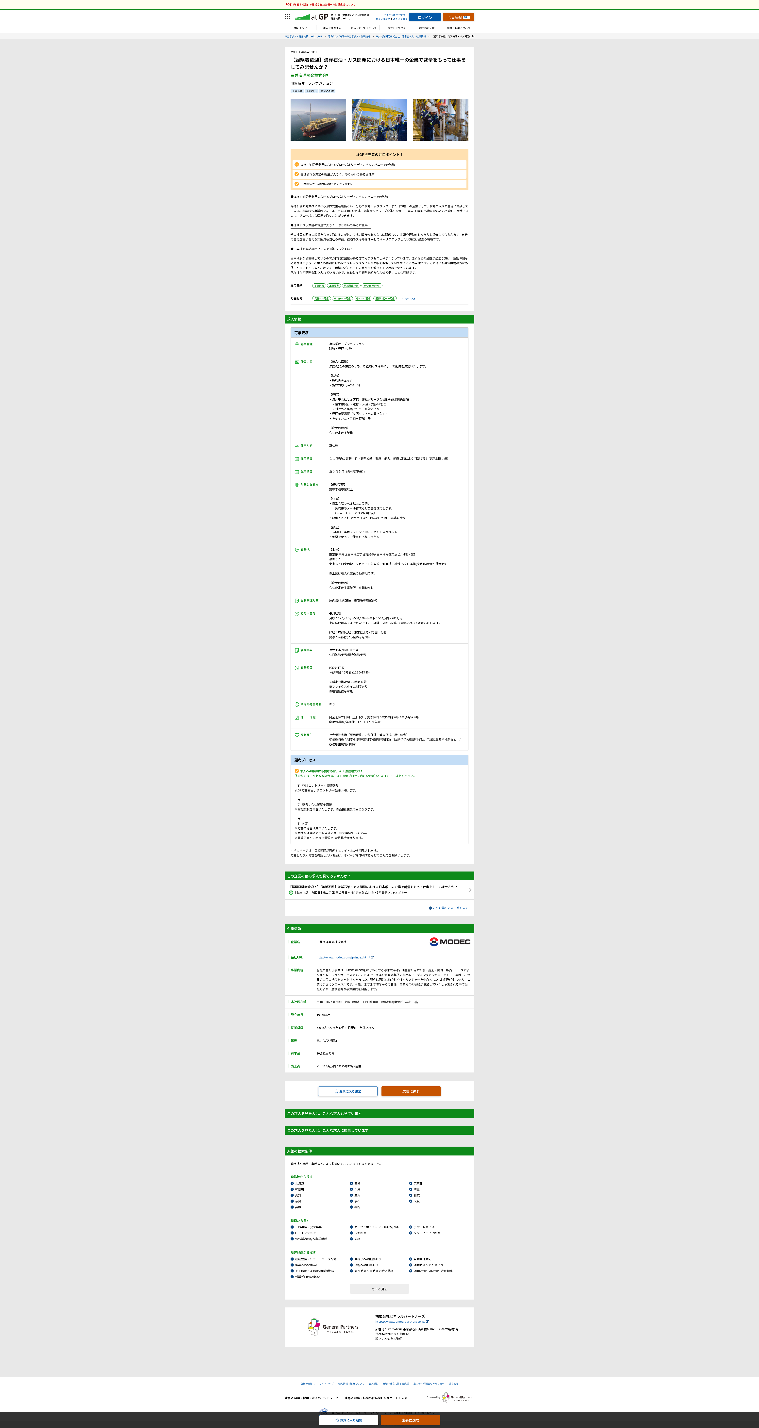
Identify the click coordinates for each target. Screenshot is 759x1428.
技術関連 (360, 1233)
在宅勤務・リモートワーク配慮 (316, 1259)
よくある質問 (400, 18)
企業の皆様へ (308, 1383)
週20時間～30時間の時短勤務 (373, 1271)
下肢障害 (319, 285)
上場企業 (297, 91)
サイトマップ (326, 1383)
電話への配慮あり (307, 1265)
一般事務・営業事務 (308, 1227)
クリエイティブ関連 (427, 1233)
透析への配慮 (363, 298)
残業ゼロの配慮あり (308, 1277)
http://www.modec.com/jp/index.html (343, 957)
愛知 (298, 1195)
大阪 (417, 1201)
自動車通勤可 (422, 1259)
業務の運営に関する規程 (396, 1383)
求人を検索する (332, 28)
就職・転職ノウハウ (458, 28)
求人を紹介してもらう (364, 28)
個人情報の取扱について (351, 1383)
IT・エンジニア (305, 1233)
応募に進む (411, 1091)
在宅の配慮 (327, 91)
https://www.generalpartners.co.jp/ (400, 1321)
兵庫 (298, 1207)
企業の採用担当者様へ (395, 14)
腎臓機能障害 (351, 285)
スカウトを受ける (395, 28)
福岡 (357, 1207)
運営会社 (453, 1383)
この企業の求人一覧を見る (450, 908)
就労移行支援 (427, 28)
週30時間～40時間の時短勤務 (314, 1271)
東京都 (418, 1183)
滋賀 (357, 1195)
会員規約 (373, 1383)
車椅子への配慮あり (367, 1259)
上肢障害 (334, 285)
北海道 (299, 1183)
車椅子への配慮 (342, 298)
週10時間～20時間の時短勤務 (433, 1271)
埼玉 (417, 1189)
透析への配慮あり (366, 1265)
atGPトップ (300, 28)
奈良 (298, 1201)
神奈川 (299, 1189)
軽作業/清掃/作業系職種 (311, 1239)
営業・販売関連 (424, 1227)
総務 (357, 1239)
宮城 (357, 1183)
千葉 (357, 1189)
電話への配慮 (321, 298)
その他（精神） (372, 285)
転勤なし (312, 91)
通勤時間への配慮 (385, 298)
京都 (357, 1201)
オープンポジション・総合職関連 (376, 1227)
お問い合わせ (383, 18)
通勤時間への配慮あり (428, 1265)
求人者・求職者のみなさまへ (428, 1383)
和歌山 (418, 1195)
